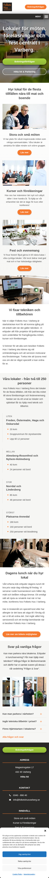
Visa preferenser (24, 868)
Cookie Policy (17, 874)
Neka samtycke (24, 861)
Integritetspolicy (29, 874)
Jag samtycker (24, 854)
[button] (45, 830)
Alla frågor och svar (13, 737)
